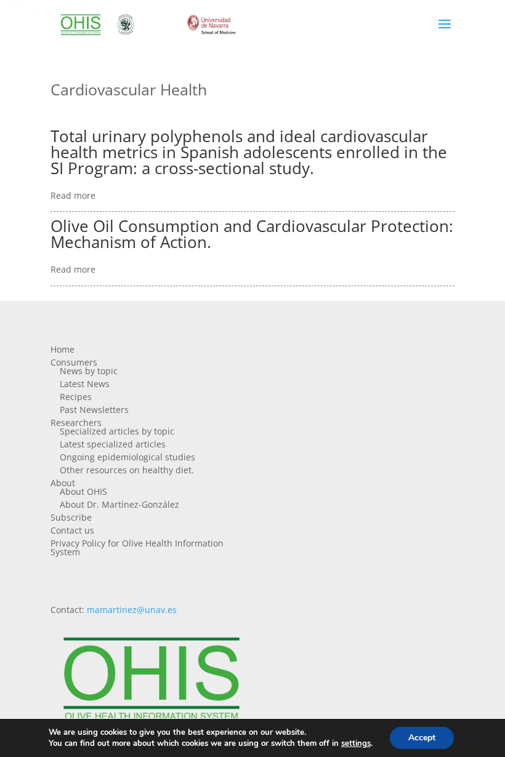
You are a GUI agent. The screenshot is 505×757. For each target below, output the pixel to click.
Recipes (76, 397)
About (62, 483)
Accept (421, 737)
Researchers (76, 422)
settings (356, 743)
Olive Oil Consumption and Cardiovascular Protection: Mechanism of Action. (251, 234)
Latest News (85, 384)
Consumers (73, 362)
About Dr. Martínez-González (119, 504)
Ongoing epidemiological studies (127, 457)
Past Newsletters (94, 409)
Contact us (72, 530)
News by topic (89, 371)
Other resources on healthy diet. (127, 470)
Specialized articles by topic (117, 431)
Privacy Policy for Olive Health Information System (137, 547)
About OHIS (83, 491)
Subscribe (71, 517)
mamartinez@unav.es (132, 609)
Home (62, 349)
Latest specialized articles (113, 444)
